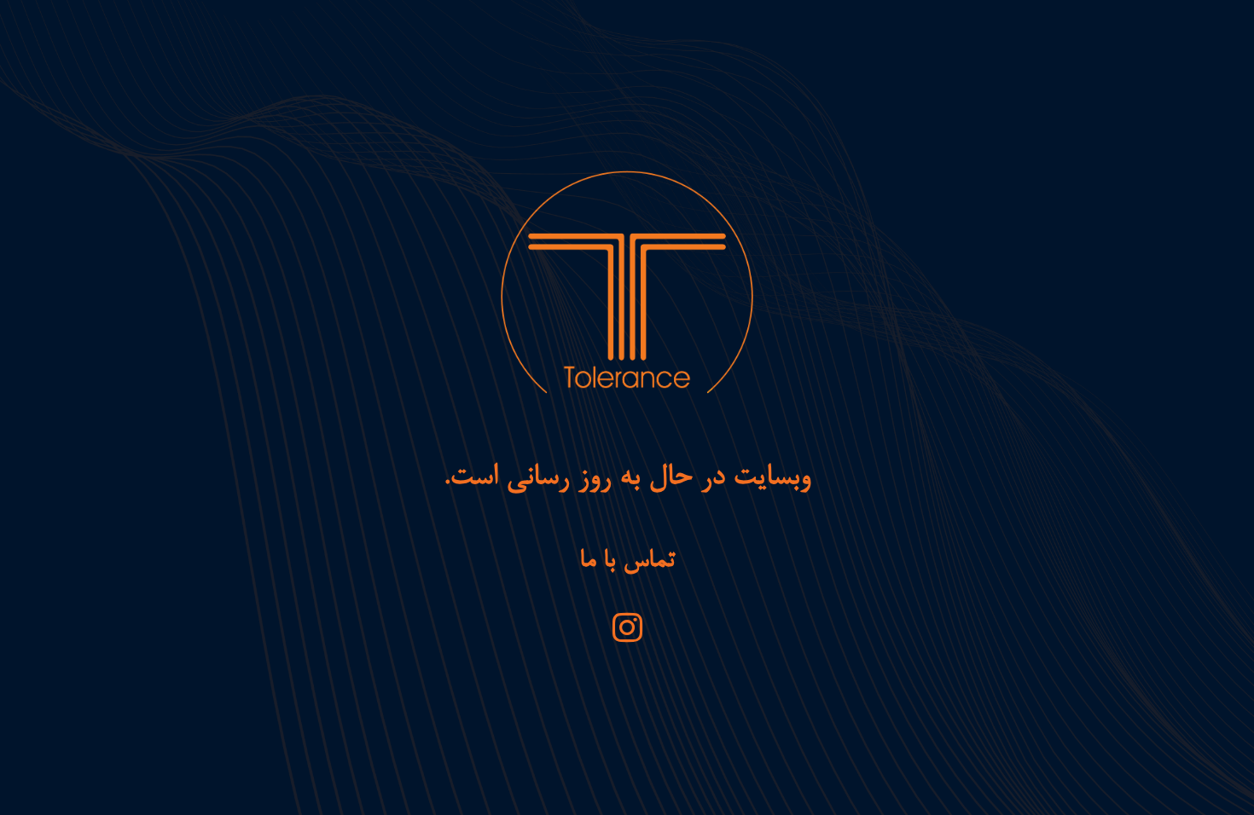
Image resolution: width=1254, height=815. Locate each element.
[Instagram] (627, 627)
